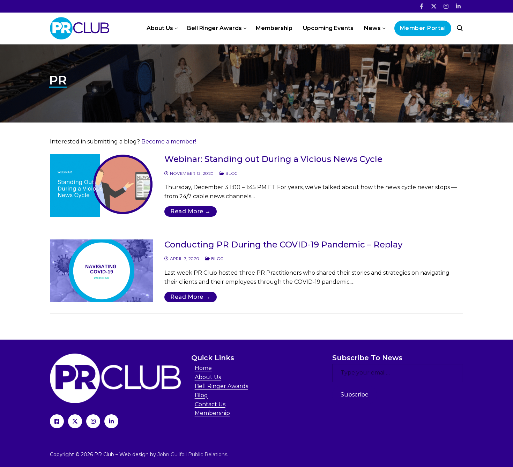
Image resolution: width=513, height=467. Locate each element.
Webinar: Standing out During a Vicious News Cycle (273, 159)
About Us (208, 377)
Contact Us (210, 404)
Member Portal (423, 28)
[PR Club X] (75, 421)
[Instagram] (446, 6)
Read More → (190, 211)
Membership (212, 413)
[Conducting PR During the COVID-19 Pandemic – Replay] (101, 270)
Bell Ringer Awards (221, 386)
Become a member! (168, 141)
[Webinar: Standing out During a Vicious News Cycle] (101, 185)
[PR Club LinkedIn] (111, 421)
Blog (231, 173)
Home (203, 368)
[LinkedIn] (458, 6)
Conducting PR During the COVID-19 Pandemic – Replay (283, 244)
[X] (434, 6)
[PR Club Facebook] (57, 421)
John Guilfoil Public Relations (192, 454)
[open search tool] (460, 28)
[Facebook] (422, 6)
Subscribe (355, 394)
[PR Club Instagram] (93, 421)
